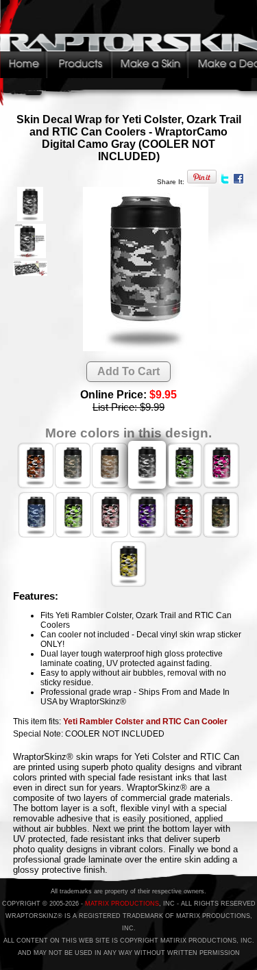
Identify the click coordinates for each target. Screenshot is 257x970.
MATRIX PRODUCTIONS (122, 903)
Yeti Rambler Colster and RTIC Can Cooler (145, 721)
